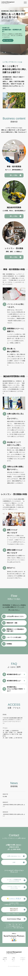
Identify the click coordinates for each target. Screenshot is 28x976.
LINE (14, 862)
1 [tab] (2, 52)
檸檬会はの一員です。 (14, 936)
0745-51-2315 (14, 847)
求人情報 (5, 796)
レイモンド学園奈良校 (14, 880)
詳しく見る (13, 175)
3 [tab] (5, 52)
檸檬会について (13, 959)
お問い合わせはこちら (14, 856)
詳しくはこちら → (14, 610)
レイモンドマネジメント (7, 2)
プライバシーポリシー (22, 959)
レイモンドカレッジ (14, 887)
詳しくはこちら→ (7, 40)
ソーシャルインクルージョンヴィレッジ (14, 871)
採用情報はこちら (5, 959)
